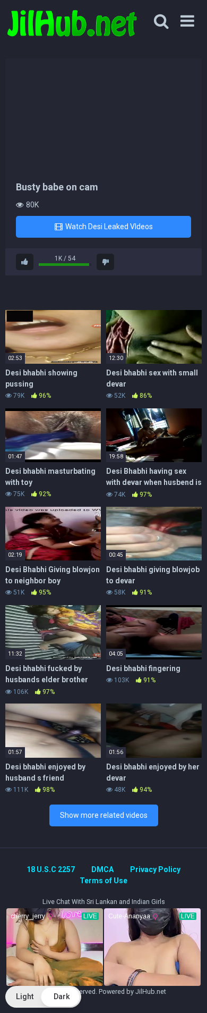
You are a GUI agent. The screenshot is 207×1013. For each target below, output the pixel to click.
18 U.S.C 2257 (51, 869)
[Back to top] (187, 991)
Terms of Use (103, 880)
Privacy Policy (155, 869)
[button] (43, 997)
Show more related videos (104, 815)
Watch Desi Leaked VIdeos (108, 226)
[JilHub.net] (71, 28)
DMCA (102, 869)
